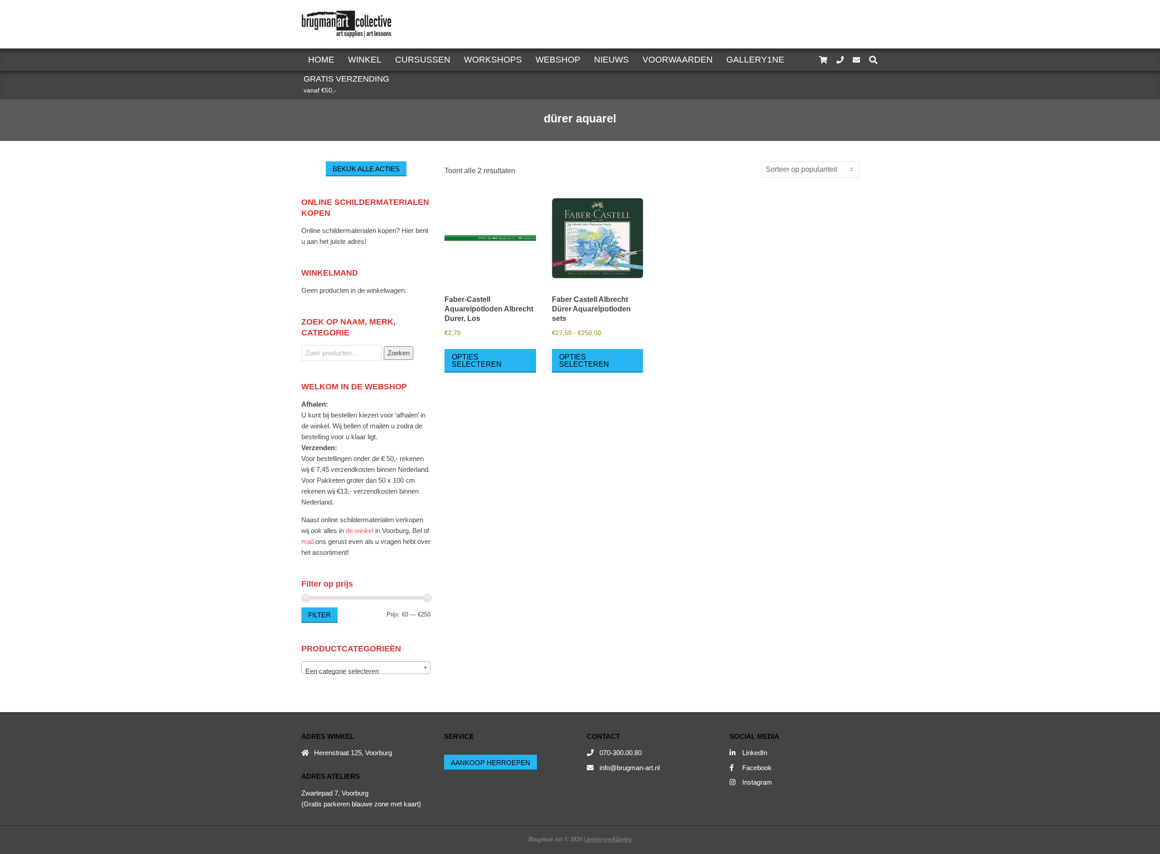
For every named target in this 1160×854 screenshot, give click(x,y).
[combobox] (365, 667)
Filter (319, 615)
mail (307, 541)
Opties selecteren (477, 360)
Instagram (757, 782)
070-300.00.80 (620, 753)
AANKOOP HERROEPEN (490, 763)
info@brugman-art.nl (629, 768)
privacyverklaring (609, 839)
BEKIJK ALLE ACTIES (366, 169)
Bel (417, 530)
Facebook (757, 768)
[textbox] (366, 671)
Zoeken (398, 353)
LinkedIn (754, 753)
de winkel (359, 530)
